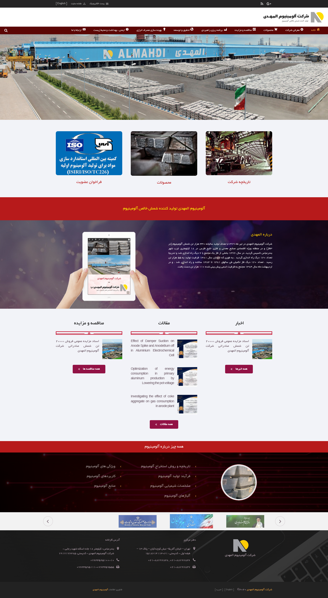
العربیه (219, 590)
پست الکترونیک (97, 3)
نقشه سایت (76, 3)
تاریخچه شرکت (239, 182)
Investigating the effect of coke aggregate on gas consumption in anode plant (152, 401)
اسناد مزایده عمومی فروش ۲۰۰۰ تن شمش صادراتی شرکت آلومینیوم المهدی (227, 346)
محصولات (164, 183)
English (229, 590)
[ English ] (61, 3)
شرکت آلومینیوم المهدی (259, 589)
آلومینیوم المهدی (100, 589)
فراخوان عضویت (89, 182)
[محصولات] (164, 175)
